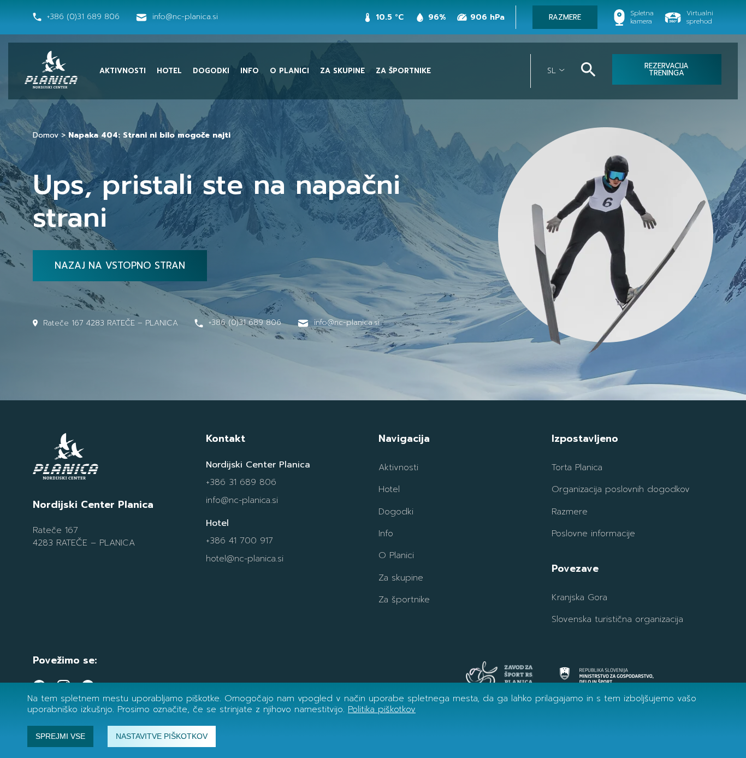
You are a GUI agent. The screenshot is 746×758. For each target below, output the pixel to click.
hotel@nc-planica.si (244, 558)
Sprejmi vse (60, 736)
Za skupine (342, 71)
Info (249, 71)
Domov (45, 135)
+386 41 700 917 (239, 540)
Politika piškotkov (382, 709)
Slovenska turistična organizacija (617, 619)
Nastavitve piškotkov (162, 736)
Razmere (570, 511)
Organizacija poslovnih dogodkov (621, 489)
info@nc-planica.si (242, 500)
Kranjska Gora (579, 597)
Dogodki (211, 71)
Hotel (169, 71)
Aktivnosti (122, 71)
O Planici (289, 71)
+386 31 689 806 (241, 482)
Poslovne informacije (593, 533)
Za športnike (403, 71)
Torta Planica (577, 467)
